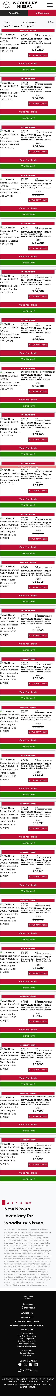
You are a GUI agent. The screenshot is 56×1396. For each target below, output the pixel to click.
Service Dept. (26, 1350)
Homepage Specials (26, 1343)
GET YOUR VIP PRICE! (38, 55)
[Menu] (50, 5)
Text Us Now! (28, 69)
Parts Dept (26, 1355)
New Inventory (27, 1333)
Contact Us (8, 1379)
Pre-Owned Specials (26, 1341)
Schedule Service (27, 1353)
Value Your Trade (28, 63)
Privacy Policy (38, 1379)
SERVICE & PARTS (26, 1346)
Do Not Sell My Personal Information (31, 1380)
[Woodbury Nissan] (20, 4)
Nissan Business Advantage (27, 1325)
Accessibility (22, 1379)
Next (28, 1203)
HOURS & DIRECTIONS (27, 1321)
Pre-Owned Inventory (27, 1336)
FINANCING (27, 1317)
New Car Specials (27, 1338)
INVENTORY (27, 1329)
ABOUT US (27, 1313)
